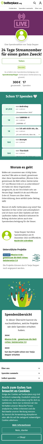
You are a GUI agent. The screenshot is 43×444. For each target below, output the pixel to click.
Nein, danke (21, 430)
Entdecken (13, 8)
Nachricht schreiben (23, 241)
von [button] (28, 128)
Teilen (22, 61)
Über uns (38, 8)
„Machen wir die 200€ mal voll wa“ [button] (25, 157)
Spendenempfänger (10, 75)
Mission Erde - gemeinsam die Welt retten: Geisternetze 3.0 (15, 258)
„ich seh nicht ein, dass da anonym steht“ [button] (25, 135)
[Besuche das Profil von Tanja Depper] (21, 35)
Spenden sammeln (26, 8)
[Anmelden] (40, 3)
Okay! (22, 437)
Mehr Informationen (21, 425)
